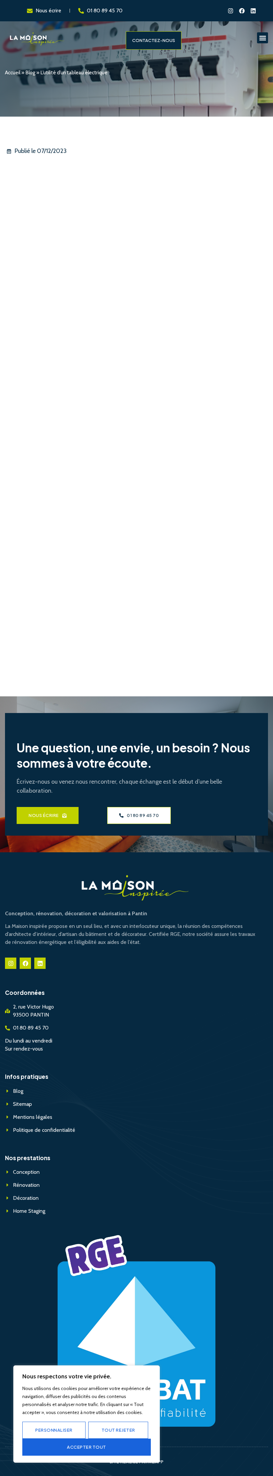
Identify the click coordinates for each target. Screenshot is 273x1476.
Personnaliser (54, 1430)
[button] (262, 37)
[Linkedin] (253, 10)
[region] (86, 1414)
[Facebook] (241, 10)
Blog (30, 72)
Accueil (12, 72)
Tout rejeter (118, 1430)
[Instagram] (230, 10)
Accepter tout (86, 1447)
